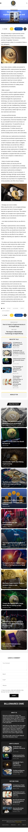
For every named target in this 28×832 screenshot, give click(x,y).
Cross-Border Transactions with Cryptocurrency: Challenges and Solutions (12, 502)
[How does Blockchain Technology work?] (7, 810)
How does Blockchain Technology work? (18, 808)
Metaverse (13, 825)
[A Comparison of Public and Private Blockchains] (7, 345)
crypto (22, 308)
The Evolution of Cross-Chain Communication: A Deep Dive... (19, 793)
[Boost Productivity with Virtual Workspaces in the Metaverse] (7, 802)
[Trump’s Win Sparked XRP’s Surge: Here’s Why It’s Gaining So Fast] (14, 599)
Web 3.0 (24, 825)
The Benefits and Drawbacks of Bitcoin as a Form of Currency (19, 352)
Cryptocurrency (5, 825)
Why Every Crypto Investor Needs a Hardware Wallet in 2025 (13, 584)
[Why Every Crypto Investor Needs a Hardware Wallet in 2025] (14, 579)
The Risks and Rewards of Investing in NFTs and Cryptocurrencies (13, 483)
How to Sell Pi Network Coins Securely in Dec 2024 (11, 645)
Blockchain (15, 308)
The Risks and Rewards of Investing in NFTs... (18, 771)
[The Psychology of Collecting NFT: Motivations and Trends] (7, 370)
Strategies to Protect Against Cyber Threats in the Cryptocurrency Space (13, 564)
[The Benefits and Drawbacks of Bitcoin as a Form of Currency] (7, 353)
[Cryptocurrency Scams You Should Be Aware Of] (7, 361)
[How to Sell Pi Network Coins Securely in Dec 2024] (14, 640)
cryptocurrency (6, 310)
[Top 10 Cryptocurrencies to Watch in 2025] (14, 539)
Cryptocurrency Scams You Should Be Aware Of (19, 360)
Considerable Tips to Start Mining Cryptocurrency (18, 763)
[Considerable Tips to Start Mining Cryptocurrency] (14, 458)
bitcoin (8, 308)
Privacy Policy (18, 822)
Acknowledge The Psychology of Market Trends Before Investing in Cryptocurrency (13, 624)
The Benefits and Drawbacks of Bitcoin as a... (19, 748)
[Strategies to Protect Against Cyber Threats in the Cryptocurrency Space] (14, 559)
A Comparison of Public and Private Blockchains (17, 344)
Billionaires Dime (10, 19)
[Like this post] (12, 28)
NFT (19, 825)
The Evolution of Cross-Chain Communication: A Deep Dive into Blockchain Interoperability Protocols (18, 381)
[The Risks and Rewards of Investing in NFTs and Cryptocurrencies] (14, 478)
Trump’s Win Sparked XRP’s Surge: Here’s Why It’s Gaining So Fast (12, 604)
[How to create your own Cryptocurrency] (14, 518)
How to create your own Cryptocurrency (9, 524)
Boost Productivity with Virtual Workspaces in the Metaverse (19, 801)
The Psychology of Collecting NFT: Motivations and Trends (18, 369)
